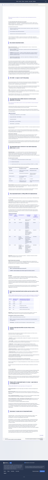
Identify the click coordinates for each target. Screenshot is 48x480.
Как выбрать (26, 1)
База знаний (30, 1)
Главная (17, 1)
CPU (9, 359)
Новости (20, 1)
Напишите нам (42, 471)
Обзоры (23, 1)
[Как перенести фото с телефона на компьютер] (29, 452)
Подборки (34, 1)
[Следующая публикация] (34, 439)
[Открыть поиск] (45, 1)
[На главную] (4, 1)
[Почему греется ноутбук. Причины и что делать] (39, 452)
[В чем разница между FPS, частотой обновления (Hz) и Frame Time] (8, 452)
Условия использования (35, 471)
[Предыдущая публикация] (13, 439)
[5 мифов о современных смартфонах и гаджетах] (18, 452)
